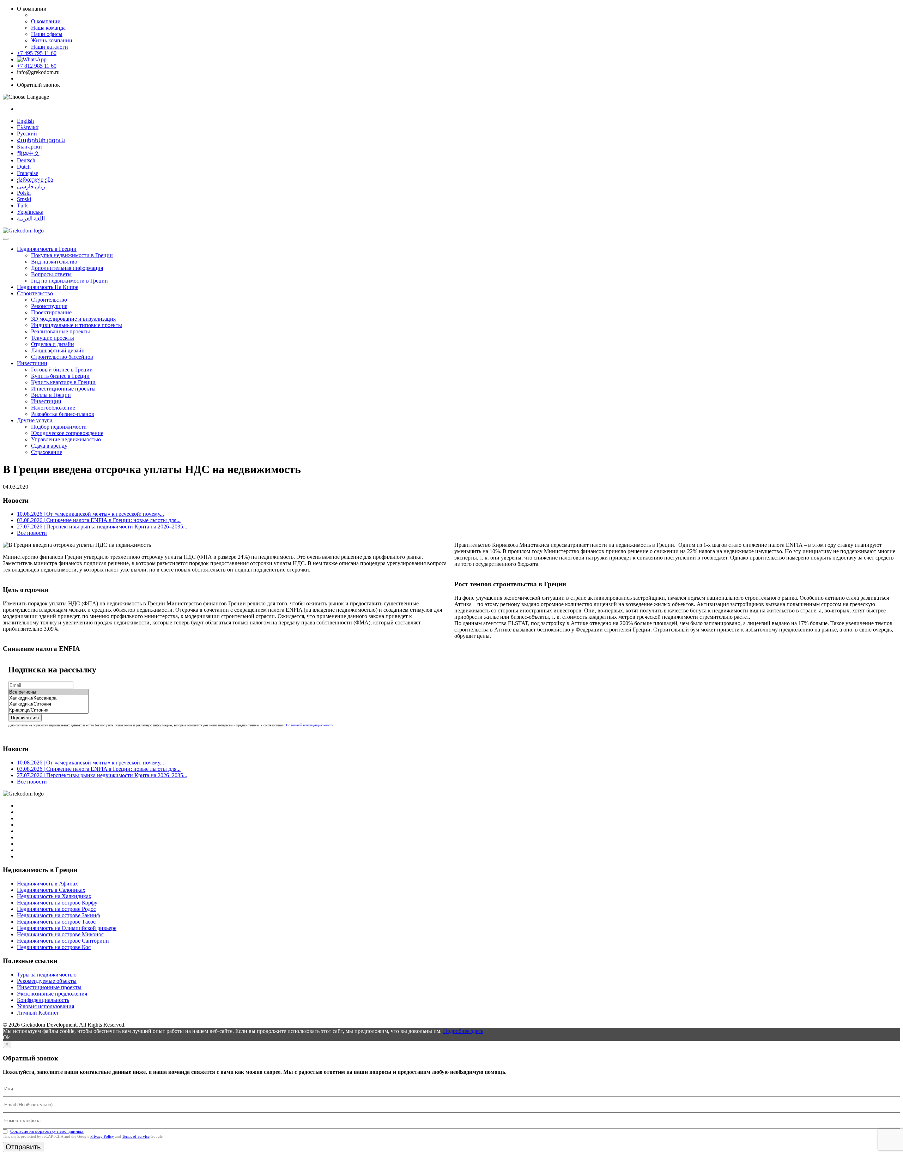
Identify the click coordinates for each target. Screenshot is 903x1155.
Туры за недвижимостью (47, 975)
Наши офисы (46, 34)
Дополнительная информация (67, 268)
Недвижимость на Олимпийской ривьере (66, 928)
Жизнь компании (51, 40)
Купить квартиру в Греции (63, 382)
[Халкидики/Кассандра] (48, 698)
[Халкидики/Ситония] (48, 704)
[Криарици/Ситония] (48, 710)
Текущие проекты (52, 338)
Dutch (24, 167)
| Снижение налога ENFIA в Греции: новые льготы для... (99, 520)
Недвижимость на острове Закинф (58, 915)
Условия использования (45, 1006)
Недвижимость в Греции (47, 249)
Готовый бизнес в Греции (62, 370)
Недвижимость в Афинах (47, 884)
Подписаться (25, 717)
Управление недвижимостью (66, 439)
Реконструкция (49, 306)
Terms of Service (136, 1136)
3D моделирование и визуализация (73, 319)
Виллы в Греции (51, 395)
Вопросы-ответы (51, 274)
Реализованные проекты (60, 331)
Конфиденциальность (43, 1000)
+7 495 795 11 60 (36, 53)
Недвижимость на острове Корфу (57, 903)
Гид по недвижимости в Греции (69, 281)
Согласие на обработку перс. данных (47, 1131)
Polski (24, 193)
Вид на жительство (54, 262)
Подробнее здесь (463, 1031)
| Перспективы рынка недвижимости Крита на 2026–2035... (102, 527)
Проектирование (51, 312)
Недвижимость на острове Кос (54, 947)
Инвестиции (32, 363)
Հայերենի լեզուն (41, 140)
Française (27, 173)
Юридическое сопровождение (67, 433)
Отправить (23, 1147)
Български (29, 147)
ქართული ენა (35, 180)
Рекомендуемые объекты (47, 981)
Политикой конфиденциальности (309, 725)
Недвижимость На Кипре (47, 287)
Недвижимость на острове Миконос (60, 934)
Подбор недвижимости (59, 427)
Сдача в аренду (49, 446)
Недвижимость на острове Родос (56, 909)
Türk (22, 205)
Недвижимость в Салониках (51, 890)
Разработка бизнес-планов (62, 414)
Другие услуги (35, 420)
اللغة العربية (31, 219)
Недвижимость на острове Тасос (56, 922)
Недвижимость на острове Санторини (63, 941)
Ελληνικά (27, 127)
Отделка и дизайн (52, 344)
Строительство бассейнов (62, 357)
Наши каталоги (49, 47)
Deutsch (26, 160)
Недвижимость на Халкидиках (54, 896)
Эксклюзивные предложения (52, 994)
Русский (27, 134)
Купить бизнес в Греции (60, 376)
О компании (46, 21)
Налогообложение (53, 408)
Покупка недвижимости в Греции (72, 255)
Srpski (24, 199)
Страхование (46, 452)
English (25, 121)
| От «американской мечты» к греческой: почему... (90, 514)
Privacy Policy (102, 1136)
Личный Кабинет (38, 1013)
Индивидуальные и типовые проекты (76, 325)
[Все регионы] (48, 692)
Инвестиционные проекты (63, 389)
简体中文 (28, 153)
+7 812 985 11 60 (36, 66)
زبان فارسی (31, 186)
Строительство (35, 293)
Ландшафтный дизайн (58, 350)
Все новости (32, 533)
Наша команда (48, 28)
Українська (30, 212)
